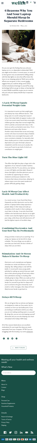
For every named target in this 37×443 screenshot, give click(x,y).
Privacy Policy (5, 422)
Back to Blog (20, 347)
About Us (4, 384)
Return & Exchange (7, 417)
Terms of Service (6, 419)
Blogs (3, 390)
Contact (3, 387)
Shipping (3, 425)
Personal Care (5, 400)
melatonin (29, 332)
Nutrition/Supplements (8, 403)
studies (28, 81)
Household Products (7, 406)
